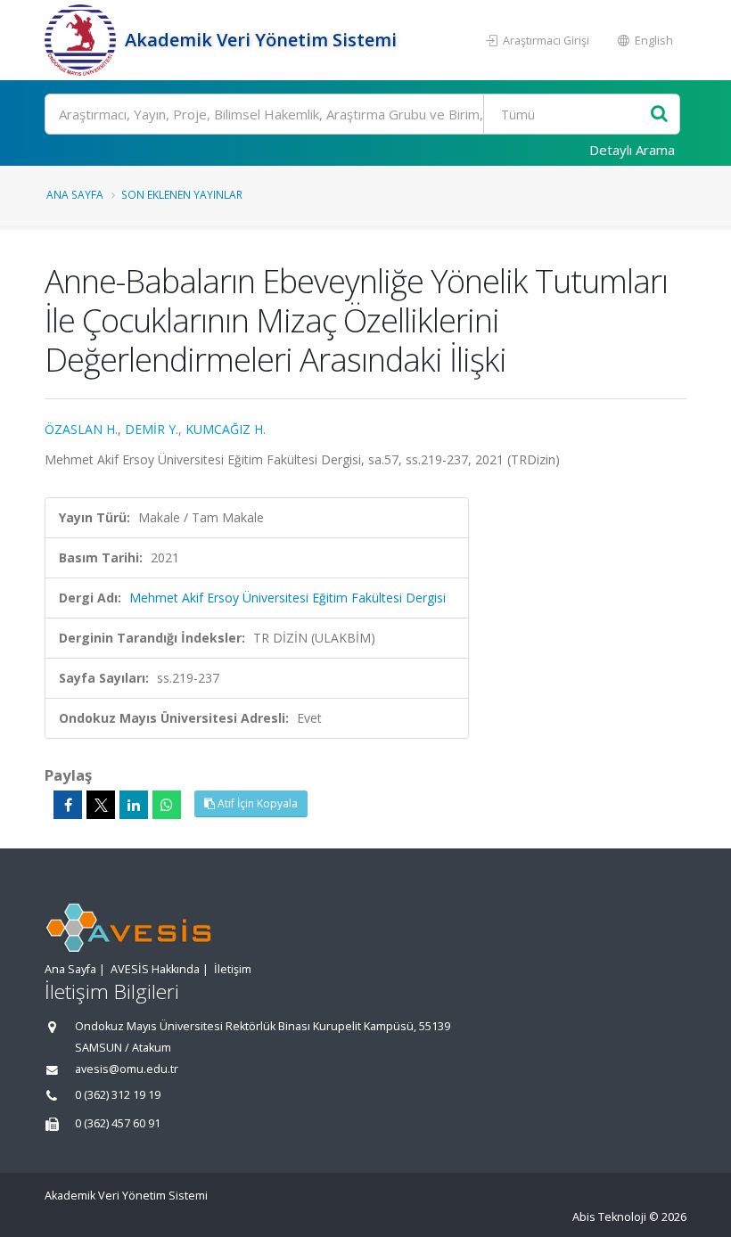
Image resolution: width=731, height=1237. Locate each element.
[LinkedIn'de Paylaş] (133, 805)
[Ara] (659, 114)
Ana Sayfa (74, 194)
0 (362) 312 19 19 (117, 1094)
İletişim (232, 969)
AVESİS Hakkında (155, 969)
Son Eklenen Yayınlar (181, 194)
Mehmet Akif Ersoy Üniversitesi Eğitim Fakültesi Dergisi (287, 597)
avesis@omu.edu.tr (126, 1069)
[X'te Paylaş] (100, 805)
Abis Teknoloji (609, 1217)
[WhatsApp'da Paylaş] (166, 805)
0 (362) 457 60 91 (117, 1123)
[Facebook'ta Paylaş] (67, 805)
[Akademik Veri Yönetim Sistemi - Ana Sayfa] (82, 40)
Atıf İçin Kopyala (256, 803)
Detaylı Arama (632, 150)
